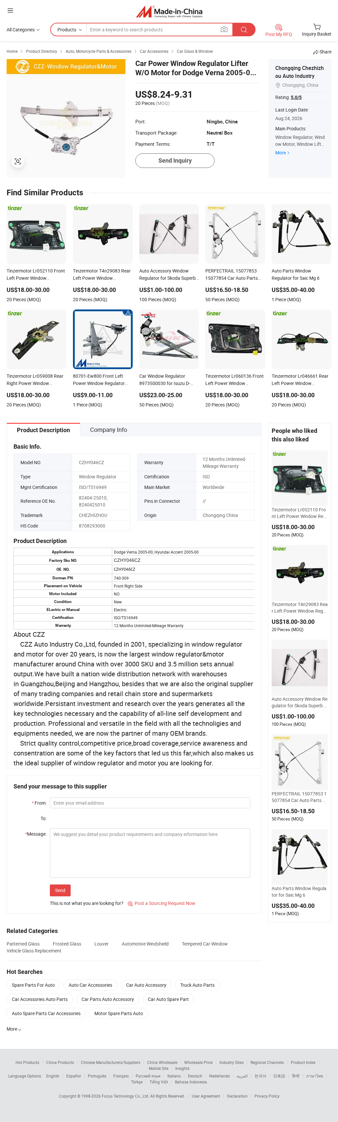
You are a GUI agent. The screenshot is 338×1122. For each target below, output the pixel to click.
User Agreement (206, 1096)
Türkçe (137, 1081)
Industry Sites (232, 1062)
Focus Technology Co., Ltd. (126, 1096)
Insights (182, 1068)
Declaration (237, 1096)
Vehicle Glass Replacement (34, 950)
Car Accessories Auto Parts (40, 999)
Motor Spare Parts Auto (118, 1013)
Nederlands (219, 1075)
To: (44, 818)
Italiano (174, 1075)
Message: (36, 834)
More (280, 152)
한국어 (260, 1075)
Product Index (303, 1062)
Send (60, 890)
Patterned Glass (23, 944)
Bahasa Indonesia (191, 1081)
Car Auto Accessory (146, 985)
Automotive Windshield (145, 944)
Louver (101, 944)
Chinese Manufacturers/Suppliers (110, 1062)
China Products (60, 1062)
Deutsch (195, 1075)
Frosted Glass (67, 944)
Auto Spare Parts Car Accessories (46, 1013)
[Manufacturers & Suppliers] (169, 11)
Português (97, 1075)
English (52, 1075)
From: (39, 803)
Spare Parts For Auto (33, 985)
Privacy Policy (267, 1096)
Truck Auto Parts (197, 985)
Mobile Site (158, 1068)
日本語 (279, 1075)
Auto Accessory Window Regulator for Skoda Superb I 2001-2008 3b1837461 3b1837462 (300, 702)
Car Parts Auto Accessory (108, 999)
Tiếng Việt (159, 1081)
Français (121, 1075)
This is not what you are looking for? (86, 903)
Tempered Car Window (205, 944)
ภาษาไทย (314, 1075)
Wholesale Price (198, 1062)
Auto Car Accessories (90, 985)
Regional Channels (267, 1062)
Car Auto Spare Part (168, 999)
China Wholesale (162, 1062)
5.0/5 (296, 97)
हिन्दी (295, 1075)
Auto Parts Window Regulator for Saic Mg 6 (299, 891)
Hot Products (27, 1062)
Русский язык (148, 1075)
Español (73, 1075)
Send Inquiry (175, 160)
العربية (242, 1075)
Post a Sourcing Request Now (161, 903)
